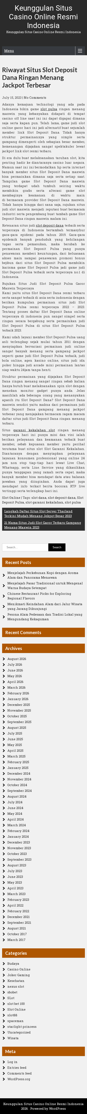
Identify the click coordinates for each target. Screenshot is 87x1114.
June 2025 (15, 739)
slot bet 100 (16, 1003)
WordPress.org (18, 1079)
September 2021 (19, 922)
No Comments (35, 97)
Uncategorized (19, 1032)
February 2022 (18, 911)
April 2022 (15, 905)
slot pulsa (49, 109)
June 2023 (15, 876)
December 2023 (18, 842)
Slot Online (11, 497)
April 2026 (15, 682)
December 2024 (18, 773)
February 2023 (18, 899)
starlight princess (22, 1026)
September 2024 (19, 790)
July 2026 (14, 664)
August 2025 (16, 727)
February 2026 (18, 693)
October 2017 (17, 934)
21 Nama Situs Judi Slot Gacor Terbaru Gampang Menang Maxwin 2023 (42, 524)
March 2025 (16, 756)
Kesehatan (15, 981)
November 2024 (19, 779)
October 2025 (17, 716)
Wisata (13, 1038)
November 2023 (19, 848)
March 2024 (16, 825)
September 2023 (19, 859)
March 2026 (16, 687)
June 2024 (15, 808)
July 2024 (15, 802)
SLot (10, 998)
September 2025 (19, 722)
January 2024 (18, 836)
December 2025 (18, 704)
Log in (12, 1062)
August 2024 (17, 796)
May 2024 (14, 813)
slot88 (12, 1015)
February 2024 (18, 831)
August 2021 (16, 928)
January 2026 (18, 699)
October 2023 (17, 854)
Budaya (13, 963)
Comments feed (19, 1073)
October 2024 (17, 785)
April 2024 (15, 819)
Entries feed (16, 1067)
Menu (9, 50)
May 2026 (14, 676)
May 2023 (14, 882)
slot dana (38, 497)
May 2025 (14, 745)
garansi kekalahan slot (34, 430)
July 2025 (14, 733)
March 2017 (16, 940)
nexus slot (15, 986)
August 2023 (16, 865)
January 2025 (18, 768)
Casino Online (18, 969)
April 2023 (15, 888)
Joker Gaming (18, 975)
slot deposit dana (50, 225)
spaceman (15, 1021)
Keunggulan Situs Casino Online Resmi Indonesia (43, 17)
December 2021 (18, 917)
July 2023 (14, 871)
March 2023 (16, 894)
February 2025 (18, 762)
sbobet (12, 992)
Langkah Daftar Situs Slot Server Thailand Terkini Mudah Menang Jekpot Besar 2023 (38, 513)
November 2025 (19, 710)
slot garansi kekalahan (44, 502)
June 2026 (15, 670)
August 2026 (16, 659)
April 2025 (15, 750)
